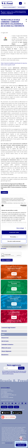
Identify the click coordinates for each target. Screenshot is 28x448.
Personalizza (13, 236)
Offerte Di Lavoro (6, 348)
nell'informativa (9, 373)
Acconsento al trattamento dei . (11, 247)
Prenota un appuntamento (9, 7)
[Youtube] (15, 403)
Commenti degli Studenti (8, 327)
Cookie (16, 407)
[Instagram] (9, 403)
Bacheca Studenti (6, 11)
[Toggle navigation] (25, 3)
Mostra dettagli (20, 228)
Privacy (10, 407)
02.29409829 (4, 392)
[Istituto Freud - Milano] (7, 3)
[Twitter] (5, 403)
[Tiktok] (19, 403)
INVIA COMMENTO (7, 260)
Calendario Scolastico (7, 344)
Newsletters (4, 354)
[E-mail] (25, 403)
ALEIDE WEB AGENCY (9, 443)
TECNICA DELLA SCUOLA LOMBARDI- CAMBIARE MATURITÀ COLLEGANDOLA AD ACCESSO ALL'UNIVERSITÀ (13, 12)
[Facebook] (2, 403)
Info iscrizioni (21, 7)
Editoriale (4, 331)
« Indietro (4, 192)
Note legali (4, 407)
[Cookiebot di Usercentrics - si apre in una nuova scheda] (20, 205)
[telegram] (12, 403)
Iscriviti (21, 368)
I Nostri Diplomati (6, 351)
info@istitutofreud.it (7, 393)
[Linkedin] (22, 403)
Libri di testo (4, 341)
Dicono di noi (4, 337)
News (12, 11)
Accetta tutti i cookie (14, 232)
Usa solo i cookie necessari (14, 241)
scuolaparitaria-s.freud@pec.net (9, 394)
